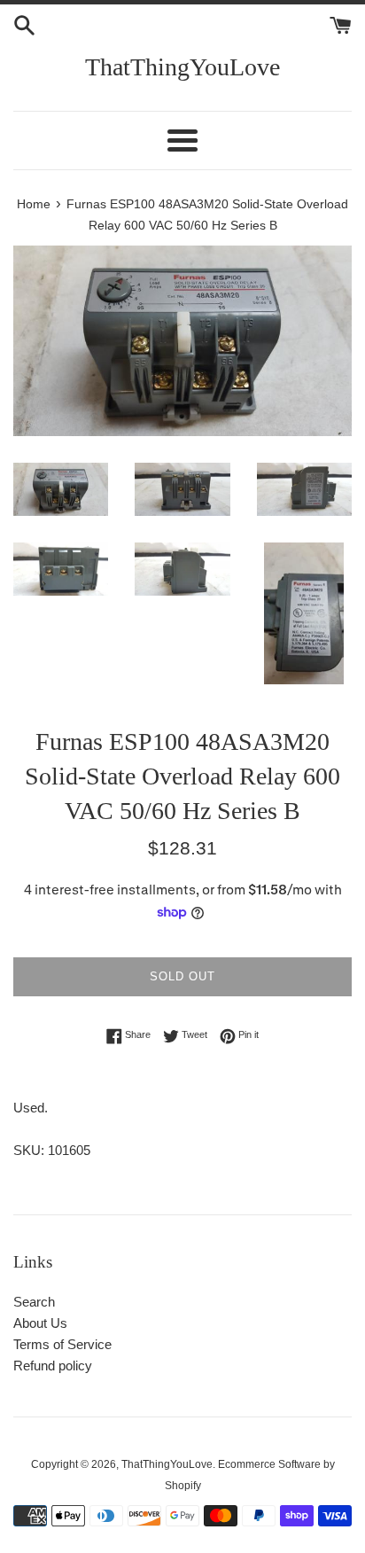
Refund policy (52, 1365)
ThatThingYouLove (182, 67)
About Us (40, 1323)
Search (34, 1301)
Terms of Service (62, 1344)
